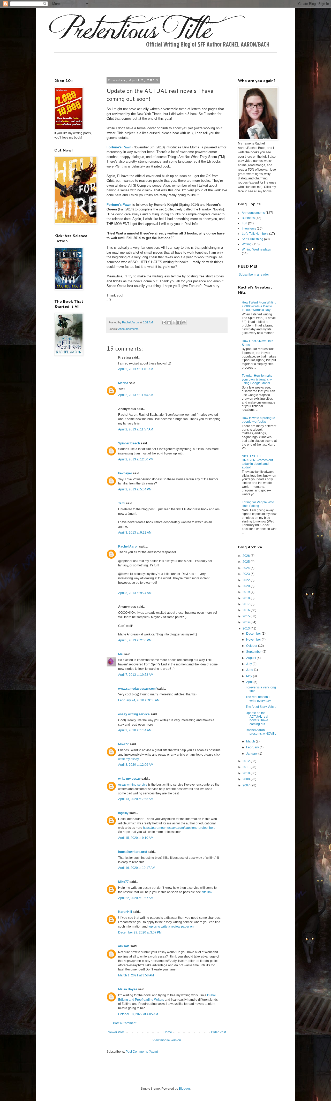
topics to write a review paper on (171, 926)
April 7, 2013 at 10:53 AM (135, 675)
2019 (247, 592)
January (252, 753)
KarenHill (125, 912)
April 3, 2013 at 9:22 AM (135, 532)
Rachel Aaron (128, 546)
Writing (247, 244)
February (253, 747)
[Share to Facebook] (179, 322)
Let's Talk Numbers (255, 234)
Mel (120, 654)
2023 (247, 574)
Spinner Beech (129, 443)
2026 (247, 556)
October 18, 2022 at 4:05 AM (138, 1014)
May (249, 676)
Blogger (184, 1088)
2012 (247, 761)
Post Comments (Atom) (142, 1051)
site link (207, 892)
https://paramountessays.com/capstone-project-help (179, 828)
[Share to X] (174, 322)
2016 (247, 610)
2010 (247, 773)
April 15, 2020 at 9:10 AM (135, 838)
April (249, 682)
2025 (247, 562)
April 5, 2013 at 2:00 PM (135, 640)
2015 (247, 616)
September (254, 652)
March (251, 741)
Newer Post (116, 1032)
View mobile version (167, 1040)
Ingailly (123, 813)
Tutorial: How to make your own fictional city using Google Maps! (257, 379)
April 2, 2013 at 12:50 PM (135, 459)
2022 (247, 580)
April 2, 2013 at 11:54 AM (135, 395)
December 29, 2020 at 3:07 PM (140, 932)
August (251, 658)
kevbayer (125, 473)
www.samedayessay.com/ (137, 688)
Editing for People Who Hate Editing (258, 504)
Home (167, 1032)
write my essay (128, 759)
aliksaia (124, 946)
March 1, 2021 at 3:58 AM (136, 975)
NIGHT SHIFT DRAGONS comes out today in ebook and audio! (257, 461)
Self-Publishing (252, 239)
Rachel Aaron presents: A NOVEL (261, 731)
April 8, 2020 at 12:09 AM (135, 764)
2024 (247, 568)
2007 (247, 785)
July (249, 664)
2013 (247, 628)
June (250, 670)
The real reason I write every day (258, 698)
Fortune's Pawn (119, 147)
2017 (247, 604)
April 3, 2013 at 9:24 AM (135, 593)
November (254, 639)
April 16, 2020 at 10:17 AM (136, 868)
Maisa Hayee (127, 989)
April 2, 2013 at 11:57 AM (135, 429)
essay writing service (134, 714)
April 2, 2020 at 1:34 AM (135, 730)
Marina (123, 383)
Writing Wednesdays (256, 249)
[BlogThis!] (169, 322)
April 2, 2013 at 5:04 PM (135, 489)
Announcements (128, 328)
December (254, 633)
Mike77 (123, 744)
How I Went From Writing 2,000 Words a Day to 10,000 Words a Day (259, 306)
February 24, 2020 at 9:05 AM (139, 700)
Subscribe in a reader (254, 274)
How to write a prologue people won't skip (258, 419)
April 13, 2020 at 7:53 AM (135, 799)
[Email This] (164, 322)
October (252, 646)
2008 (247, 779)
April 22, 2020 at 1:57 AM (135, 898)
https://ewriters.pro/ (132, 852)
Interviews (249, 228)
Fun (244, 223)
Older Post (218, 1032)
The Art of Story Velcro (261, 707)
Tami (121, 503)
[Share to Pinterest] (183, 322)
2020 (247, 586)
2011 (247, 767)
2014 (247, 622)
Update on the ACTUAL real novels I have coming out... (257, 718)
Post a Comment (124, 1023)
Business (248, 218)
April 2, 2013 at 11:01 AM (135, 369)
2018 (247, 598)
